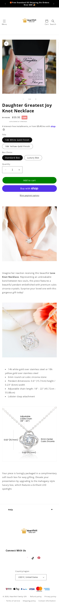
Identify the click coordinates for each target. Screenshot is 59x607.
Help (10, 509)
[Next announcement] (54, 4)
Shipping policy (29, 601)
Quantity (6, 164)
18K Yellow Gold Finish (17, 146)
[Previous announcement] (5, 4)
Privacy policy (50, 596)
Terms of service (13, 601)
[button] (4, 21)
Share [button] (8, 497)
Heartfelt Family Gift (18, 596)
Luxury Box (33, 157)
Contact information (47, 601)
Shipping (5, 121)
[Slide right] (36, 99)
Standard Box (12, 157)
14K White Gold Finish (17, 139)
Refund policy (36, 596)
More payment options (29, 195)
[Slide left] (23, 99)
